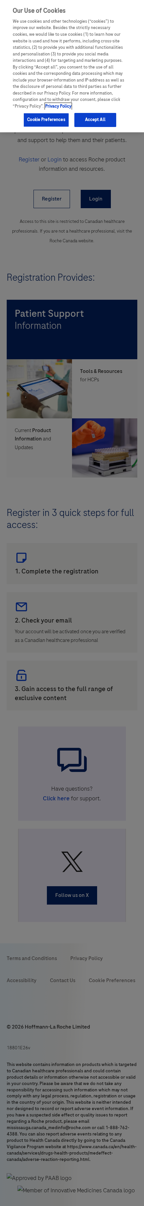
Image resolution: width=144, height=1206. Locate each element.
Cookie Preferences (46, 120)
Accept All (95, 120)
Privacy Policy (58, 106)
